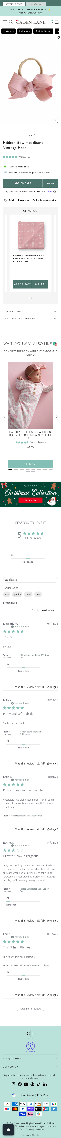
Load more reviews (30, 1008)
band (28, 594)
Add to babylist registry (44, 199)
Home (29, 135)
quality (17, 594)
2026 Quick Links (12, 1058)
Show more (10, 602)
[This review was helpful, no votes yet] (48, 687)
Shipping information (22, 318)
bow (38, 594)
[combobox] (45, 610)
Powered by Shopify (30, 1135)
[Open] (8, 1129)
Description (14, 311)
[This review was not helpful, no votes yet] (54, 687)
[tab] (14, 4)
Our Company (10, 1066)
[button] (30, 37)
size (7, 594)
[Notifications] (51, 21)
